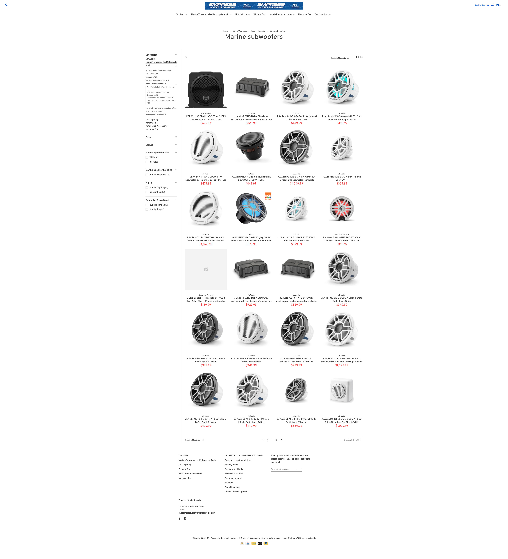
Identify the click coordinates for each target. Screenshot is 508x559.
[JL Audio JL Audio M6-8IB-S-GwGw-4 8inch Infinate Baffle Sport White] (342, 270)
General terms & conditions (238, 460)
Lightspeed (235, 538)
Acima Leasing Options (236, 492)
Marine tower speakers (157, 80)
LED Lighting (241, 14)
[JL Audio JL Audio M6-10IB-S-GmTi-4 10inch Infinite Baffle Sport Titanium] (206, 391)
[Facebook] (180, 519)
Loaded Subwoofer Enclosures (160, 98)
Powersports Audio (156, 115)
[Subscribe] (298, 469)
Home (225, 31)
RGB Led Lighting (159, 175)
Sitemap (229, 483)
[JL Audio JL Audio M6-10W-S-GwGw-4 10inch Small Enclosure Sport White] (296, 88)
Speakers (152, 77)
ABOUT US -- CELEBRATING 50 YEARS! (244, 456)
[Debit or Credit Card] (260, 544)
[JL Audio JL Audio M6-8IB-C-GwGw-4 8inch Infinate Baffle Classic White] (251, 330)
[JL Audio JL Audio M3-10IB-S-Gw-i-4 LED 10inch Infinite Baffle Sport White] (296, 209)
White (153, 157)
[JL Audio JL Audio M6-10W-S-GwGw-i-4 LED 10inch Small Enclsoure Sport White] (342, 88)
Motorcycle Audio (155, 111)
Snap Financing (232, 487)
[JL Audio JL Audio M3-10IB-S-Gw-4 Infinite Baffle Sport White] (342, 149)
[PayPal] (254, 544)
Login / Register (482, 5)
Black (153, 162)
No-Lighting (157, 192)
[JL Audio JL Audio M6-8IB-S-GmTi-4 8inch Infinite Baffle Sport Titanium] (206, 330)
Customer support (233, 478)
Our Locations (321, 14)
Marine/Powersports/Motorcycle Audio (210, 14)
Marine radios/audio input (159, 70)
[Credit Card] (248, 544)
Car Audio (180, 14)
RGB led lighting (158, 187)
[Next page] (281, 440)
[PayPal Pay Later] (266, 544)
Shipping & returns (234, 474)
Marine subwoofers (277, 31)
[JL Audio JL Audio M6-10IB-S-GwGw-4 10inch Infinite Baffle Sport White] (251, 391)
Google (313, 538)
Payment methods (234, 469)
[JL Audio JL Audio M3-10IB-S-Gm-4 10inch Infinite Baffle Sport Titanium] (296, 391)
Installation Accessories (280, 14)
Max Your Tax (304, 14)
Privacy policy (232, 465)
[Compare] (492, 5)
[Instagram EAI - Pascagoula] (185, 519)
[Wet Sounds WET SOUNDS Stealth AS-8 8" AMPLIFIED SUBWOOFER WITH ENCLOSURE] (206, 88)
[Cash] (242, 544)
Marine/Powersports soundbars (161, 108)
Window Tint (259, 14)
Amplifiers (152, 74)
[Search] (6, 5)
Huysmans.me (254, 538)
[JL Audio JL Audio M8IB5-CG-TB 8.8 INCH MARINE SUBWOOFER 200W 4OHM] (251, 149)
